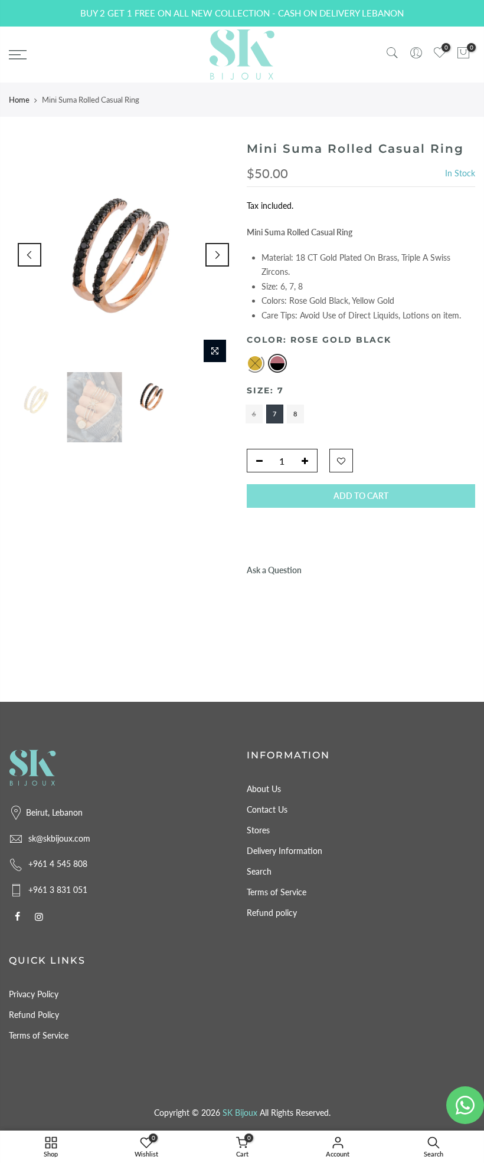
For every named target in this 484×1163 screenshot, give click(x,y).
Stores (258, 830)
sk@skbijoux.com (59, 838)
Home (19, 99)
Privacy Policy (33, 994)
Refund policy (272, 913)
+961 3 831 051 (57, 890)
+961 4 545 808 (57, 864)
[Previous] (29, 255)
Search (259, 871)
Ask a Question (274, 570)
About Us (264, 789)
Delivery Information (284, 851)
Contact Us (267, 809)
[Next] (217, 255)
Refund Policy (34, 1015)
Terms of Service (276, 892)
